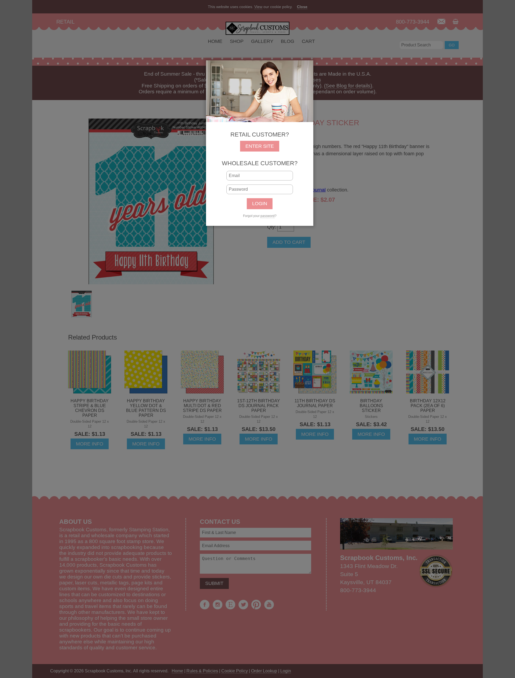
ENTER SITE (259, 146)
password (267, 216)
